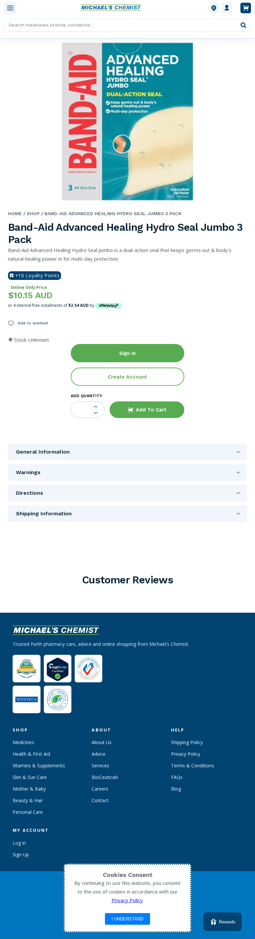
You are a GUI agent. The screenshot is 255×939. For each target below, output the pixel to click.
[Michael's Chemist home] (112, 8)
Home (15, 213)
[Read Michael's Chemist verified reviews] (26, 668)
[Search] (243, 25)
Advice (99, 754)
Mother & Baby (29, 789)
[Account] (226, 8)
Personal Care (28, 812)
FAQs (177, 777)
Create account (127, 377)
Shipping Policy (187, 742)
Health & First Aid (31, 754)
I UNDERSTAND (127, 918)
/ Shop (31, 213)
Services (100, 765)
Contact (100, 800)
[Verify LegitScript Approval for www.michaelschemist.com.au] (57, 668)
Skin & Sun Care (30, 777)
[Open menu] (10, 8)
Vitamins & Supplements (39, 765)
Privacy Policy (185, 754)
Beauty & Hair (28, 800)
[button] (147, 409)
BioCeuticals (105, 777)
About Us (102, 742)
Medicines (23, 742)
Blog (176, 789)
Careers (100, 789)
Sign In (127, 353)
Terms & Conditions (192, 765)
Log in (19, 843)
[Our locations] (214, 8)
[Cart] (245, 8)
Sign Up (21, 854)
